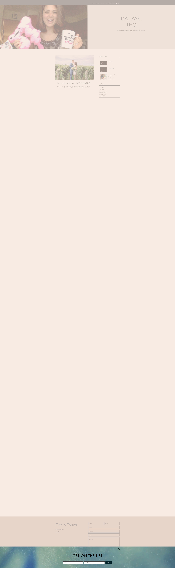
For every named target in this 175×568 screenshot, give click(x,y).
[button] (119, 549)
